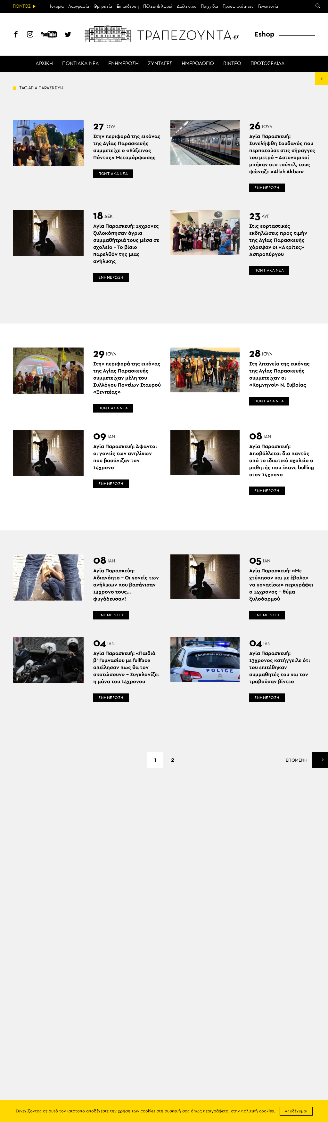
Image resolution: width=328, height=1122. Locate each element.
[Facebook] (16, 35)
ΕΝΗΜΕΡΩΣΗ (123, 63)
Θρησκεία (103, 6)
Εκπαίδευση (128, 6)
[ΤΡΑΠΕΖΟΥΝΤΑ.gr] (164, 34)
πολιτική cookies (257, 1111)
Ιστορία (57, 6)
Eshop (264, 34)
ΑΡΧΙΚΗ (44, 63)
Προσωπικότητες (238, 6)
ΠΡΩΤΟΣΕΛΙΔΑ (267, 63)
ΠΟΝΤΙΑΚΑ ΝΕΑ (80, 63)
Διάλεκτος (186, 6)
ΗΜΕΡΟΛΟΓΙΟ (198, 63)
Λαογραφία (78, 6)
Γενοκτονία (268, 6)
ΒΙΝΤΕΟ (232, 63)
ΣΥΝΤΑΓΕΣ (160, 63)
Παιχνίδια (209, 6)
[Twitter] (68, 35)
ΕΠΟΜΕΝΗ (297, 760)
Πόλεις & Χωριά (157, 6)
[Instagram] (30, 35)
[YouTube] (49, 35)
